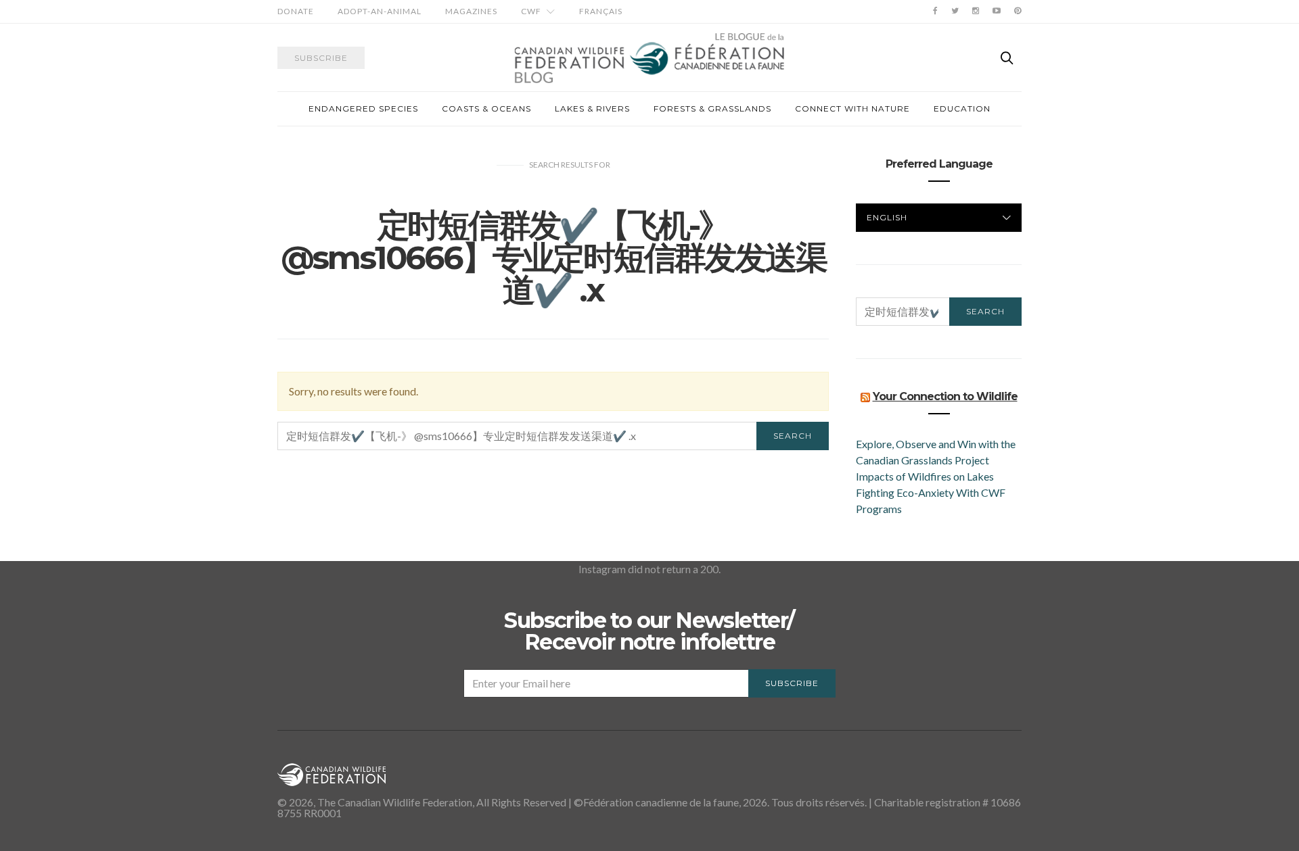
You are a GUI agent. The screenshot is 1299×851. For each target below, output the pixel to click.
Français (600, 11)
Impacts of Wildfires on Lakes (925, 476)
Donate (295, 11)
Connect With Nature (852, 108)
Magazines (471, 11)
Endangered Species (363, 108)
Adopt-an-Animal (379, 11)
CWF (531, 11)
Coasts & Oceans (486, 108)
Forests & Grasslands (712, 108)
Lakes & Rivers (592, 108)
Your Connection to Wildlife (945, 396)
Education (962, 108)
